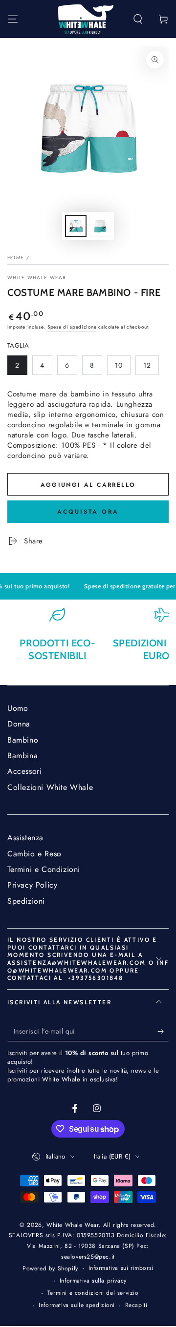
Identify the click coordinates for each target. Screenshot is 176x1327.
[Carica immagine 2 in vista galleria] (100, 226)
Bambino (22, 740)
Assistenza (25, 837)
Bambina (22, 755)
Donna (18, 723)
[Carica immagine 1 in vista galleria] (76, 226)
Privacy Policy (32, 885)
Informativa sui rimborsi (121, 1268)
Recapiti (136, 1305)
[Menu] (12, 19)
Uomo (17, 708)
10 (122, 367)
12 (151, 367)
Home (15, 257)
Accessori (24, 771)
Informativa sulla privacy (93, 1281)
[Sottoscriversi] (163, 1031)
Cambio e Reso (34, 853)
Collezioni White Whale (50, 787)
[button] (138, 19)
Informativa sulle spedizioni (77, 1305)
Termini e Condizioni (43, 869)
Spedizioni (26, 901)
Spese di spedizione (71, 327)
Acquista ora (88, 511)
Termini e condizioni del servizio (93, 1293)
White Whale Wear (36, 277)
